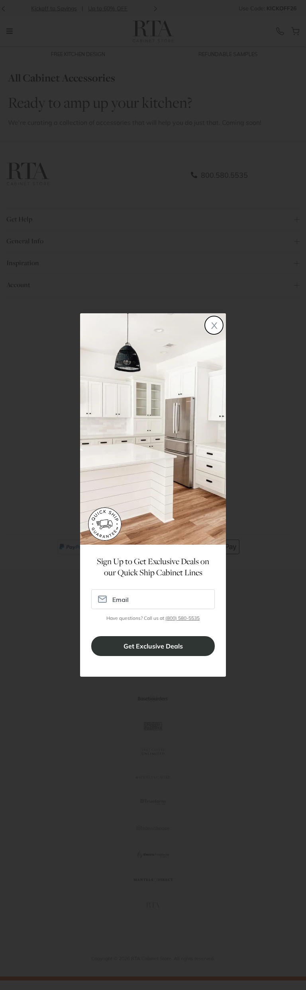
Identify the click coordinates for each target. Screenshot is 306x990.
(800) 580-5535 (182, 618)
